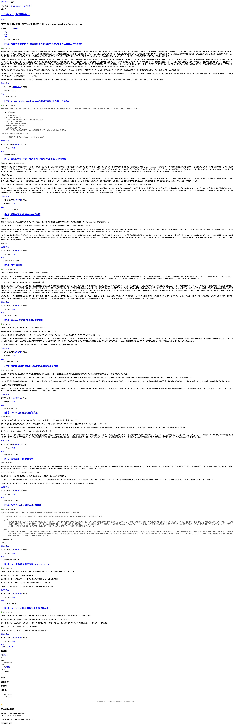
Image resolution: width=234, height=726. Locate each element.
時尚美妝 (16, 28)
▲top (2, 94)
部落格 (6, 34)
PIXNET (103, 701)
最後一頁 (10, 647)
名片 (5, 36)
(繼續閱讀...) (5, 83)
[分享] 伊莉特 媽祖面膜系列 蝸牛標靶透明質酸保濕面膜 (31, 366)
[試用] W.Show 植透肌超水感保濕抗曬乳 (23, 320)
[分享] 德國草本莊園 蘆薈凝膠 (18, 459)
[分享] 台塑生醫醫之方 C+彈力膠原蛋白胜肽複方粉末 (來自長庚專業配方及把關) (43, 44)
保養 (13, 90)
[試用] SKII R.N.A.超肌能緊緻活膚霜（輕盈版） (27, 608)
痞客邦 (15, 87)
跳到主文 (4, 19)
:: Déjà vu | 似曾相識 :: (15, 14)
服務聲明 (134, 701)
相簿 (5, 32)
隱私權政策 (127, 701)
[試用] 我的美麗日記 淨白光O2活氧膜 (22, 214)
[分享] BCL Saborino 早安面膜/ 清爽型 (22, 505)
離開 (10, 723)
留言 (19, 87)
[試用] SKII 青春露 (13, 265)
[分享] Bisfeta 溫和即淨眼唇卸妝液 (21, 412)
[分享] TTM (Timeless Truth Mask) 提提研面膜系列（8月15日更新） (37, 101)
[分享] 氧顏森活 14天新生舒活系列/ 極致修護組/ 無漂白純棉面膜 (35, 159)
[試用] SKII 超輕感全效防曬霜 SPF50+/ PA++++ (27, 564)
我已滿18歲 (4, 723)
